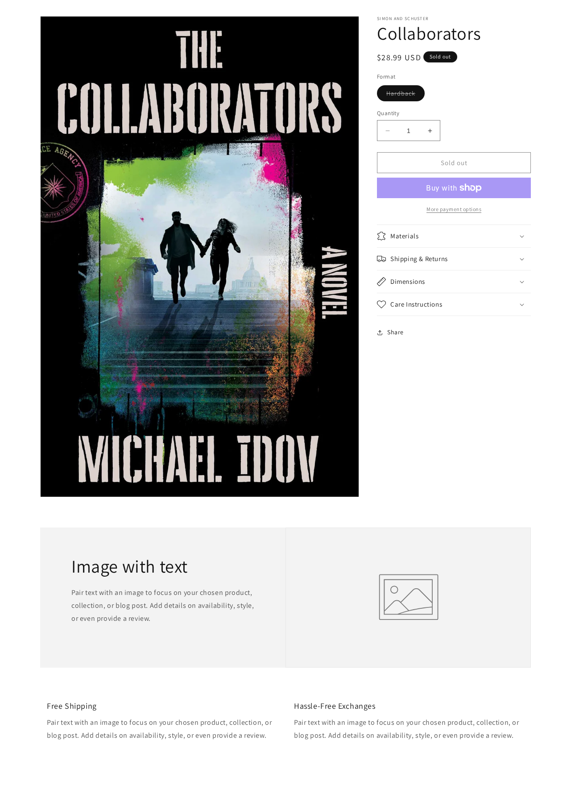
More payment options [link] (453, 209)
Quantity (388, 113)
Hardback (405, 95)
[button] (454, 236)
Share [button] (395, 332)
